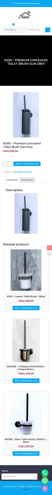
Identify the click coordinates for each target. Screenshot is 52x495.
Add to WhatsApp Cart (27, 163)
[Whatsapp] (45, 480)
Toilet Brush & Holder (22, 171)
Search (47, 29)
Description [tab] (12, 180)
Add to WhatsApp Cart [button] (26, 308)
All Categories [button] (10, 30)
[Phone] (45, 472)
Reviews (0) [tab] (27, 180)
